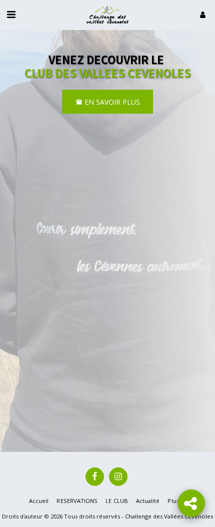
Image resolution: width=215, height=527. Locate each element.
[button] (11, 14)
